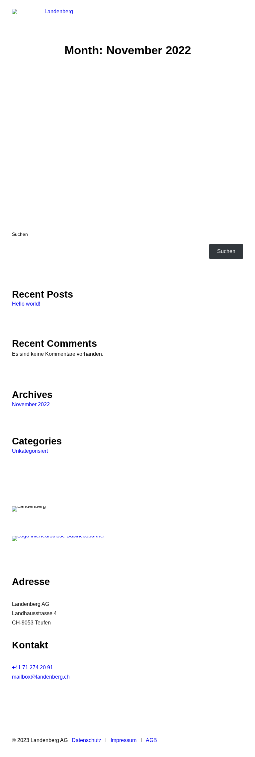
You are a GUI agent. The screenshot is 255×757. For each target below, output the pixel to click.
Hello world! (47, 140)
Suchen (20, 234)
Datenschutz (86, 740)
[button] (239, 17)
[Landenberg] (56, 17)
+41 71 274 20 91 (32, 667)
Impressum (123, 740)
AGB (151, 740)
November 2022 (31, 404)
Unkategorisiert (30, 451)
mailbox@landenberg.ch (41, 677)
